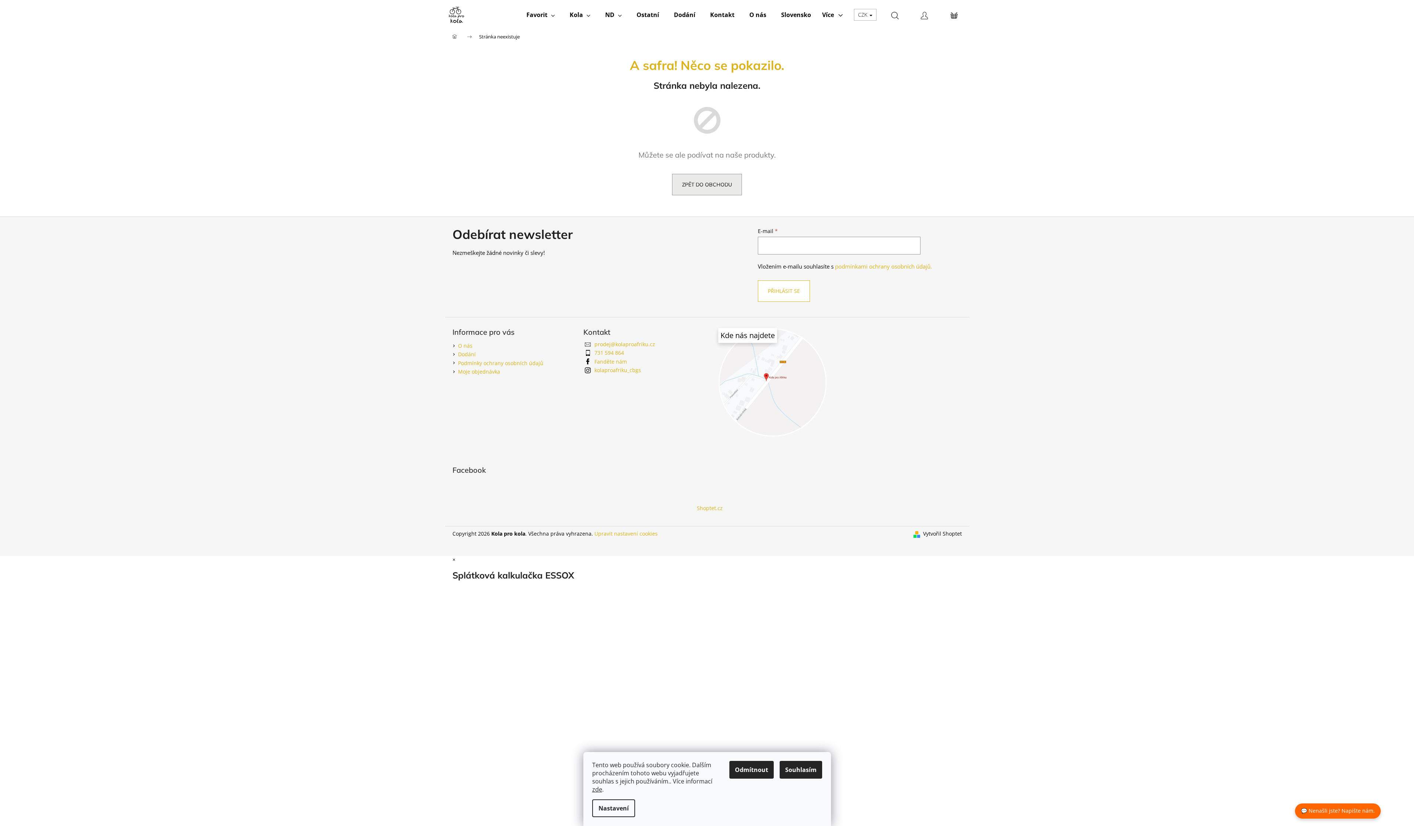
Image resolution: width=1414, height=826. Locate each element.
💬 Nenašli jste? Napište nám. (1338, 810)
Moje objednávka (479, 371)
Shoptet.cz (710, 508)
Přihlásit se (784, 290)
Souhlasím (801, 770)
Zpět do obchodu (707, 184)
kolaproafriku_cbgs (617, 370)
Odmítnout (751, 770)
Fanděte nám (610, 361)
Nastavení (614, 808)
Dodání (467, 354)
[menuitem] (540, 15)
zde (597, 789)
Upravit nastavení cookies (626, 533)
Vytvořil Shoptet (942, 533)
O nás (465, 345)
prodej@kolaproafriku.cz (624, 344)
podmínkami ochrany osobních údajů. (883, 266)
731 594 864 (609, 352)
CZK (863, 14)
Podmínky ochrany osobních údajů (500, 363)
